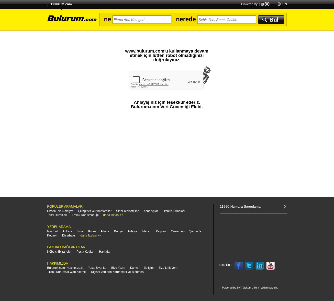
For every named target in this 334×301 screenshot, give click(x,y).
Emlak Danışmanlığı (85, 215)
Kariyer (135, 267)
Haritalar (105, 251)
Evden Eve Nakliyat (60, 211)
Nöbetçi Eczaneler (59, 251)
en (284, 4)
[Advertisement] (167, 155)
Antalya (132, 231)
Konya (118, 231)
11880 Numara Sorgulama (240, 206)
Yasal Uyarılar (97, 267)
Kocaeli (52, 235)
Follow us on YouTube (270, 266)
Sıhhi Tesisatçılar (127, 211)
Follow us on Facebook (238, 266)
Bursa (92, 231)
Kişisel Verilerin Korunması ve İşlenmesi (117, 272)
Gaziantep (178, 231)
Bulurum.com (61, 4)
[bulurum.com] (70, 21)
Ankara (67, 231)
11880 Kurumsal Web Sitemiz (66, 272)
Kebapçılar (151, 211)
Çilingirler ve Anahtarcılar (94, 211)
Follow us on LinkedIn (260, 266)
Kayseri (161, 231)
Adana (104, 231)
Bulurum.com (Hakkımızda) (65, 267)
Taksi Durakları (57, 215)
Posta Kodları (85, 251)
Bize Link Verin (168, 267)
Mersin (146, 231)
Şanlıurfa (195, 231)
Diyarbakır (69, 235)
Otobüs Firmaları (174, 211)
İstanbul (52, 231)
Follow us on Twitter (249, 266)
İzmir (80, 231)
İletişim (149, 267)
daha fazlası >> (113, 215)
